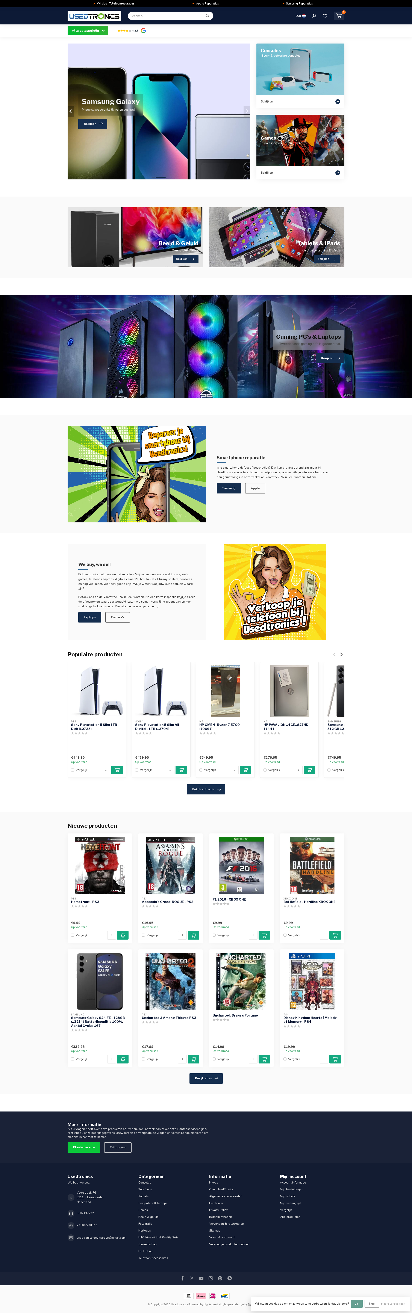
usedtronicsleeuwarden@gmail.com (101, 1238)
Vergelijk (82, 770)
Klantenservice (84, 1147)
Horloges (144, 1231)
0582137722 (85, 1213)
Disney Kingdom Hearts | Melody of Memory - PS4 (310, 1020)
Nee (372, 1304)
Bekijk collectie (203, 789)
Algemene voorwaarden (225, 1196)
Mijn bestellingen (291, 1189)
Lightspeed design (232, 1304)
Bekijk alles (203, 1078)
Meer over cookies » (393, 1303)
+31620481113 (87, 1225)
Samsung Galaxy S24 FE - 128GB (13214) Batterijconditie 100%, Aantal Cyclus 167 (98, 1022)
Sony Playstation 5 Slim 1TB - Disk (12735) (95, 727)
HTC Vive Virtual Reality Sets (158, 1237)
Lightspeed (211, 1304)
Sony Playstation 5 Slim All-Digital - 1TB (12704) (157, 727)
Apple (255, 488)
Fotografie (145, 1224)
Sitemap (214, 1231)
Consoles (144, 1183)
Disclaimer (216, 1203)
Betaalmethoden (220, 1217)
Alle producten (290, 1217)
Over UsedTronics (221, 1189)
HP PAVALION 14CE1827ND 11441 (286, 727)
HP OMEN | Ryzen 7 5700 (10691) (219, 727)
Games (143, 1210)
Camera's (117, 617)
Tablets (143, 1196)
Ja (356, 1304)
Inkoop (213, 1183)
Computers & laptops (152, 1203)
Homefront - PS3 (85, 902)
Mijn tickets (287, 1196)
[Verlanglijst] (325, 16)
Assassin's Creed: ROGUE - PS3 (168, 902)
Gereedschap (147, 1244)
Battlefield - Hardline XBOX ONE (309, 902)
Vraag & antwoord (222, 1237)
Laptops (90, 617)
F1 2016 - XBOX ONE (229, 899)
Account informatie (293, 1183)
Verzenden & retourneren (226, 1224)
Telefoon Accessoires (153, 1258)
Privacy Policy (218, 1210)
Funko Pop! (145, 1251)
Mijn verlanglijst (290, 1203)
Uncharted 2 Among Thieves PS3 (169, 1018)
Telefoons (145, 1189)
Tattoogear (118, 1147)
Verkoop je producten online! (228, 1244)
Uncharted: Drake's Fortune (235, 1015)
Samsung (229, 488)
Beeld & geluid (148, 1217)
